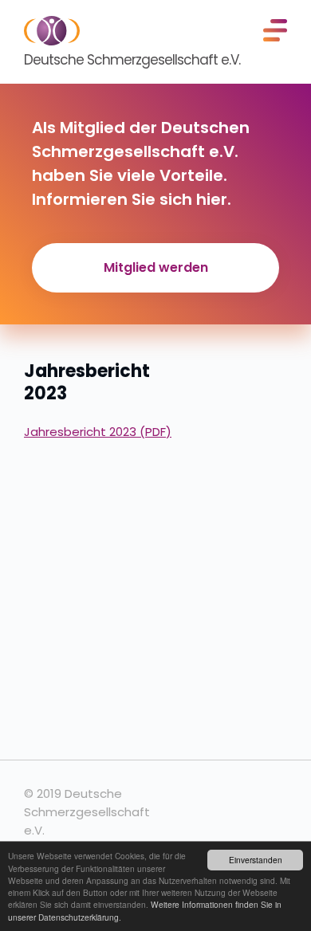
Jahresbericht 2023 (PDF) (97, 431)
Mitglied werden (156, 267)
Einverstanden (255, 860)
